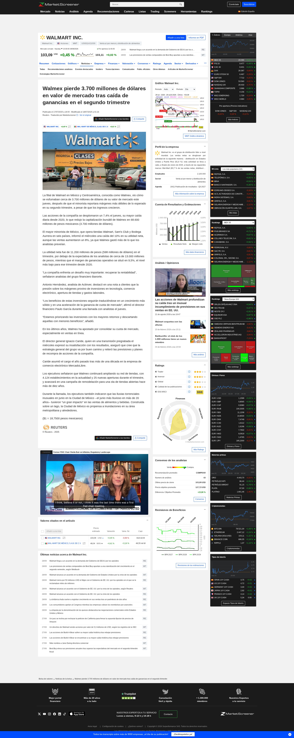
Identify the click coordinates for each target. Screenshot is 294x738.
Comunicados (128, 69)
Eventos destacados (84, 69)
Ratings (157, 63)
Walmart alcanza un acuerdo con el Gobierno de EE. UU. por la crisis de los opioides (84, 594)
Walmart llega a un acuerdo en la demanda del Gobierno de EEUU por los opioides (162, 50)
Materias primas (219, 455)
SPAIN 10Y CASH (221, 580)
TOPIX (217, 92)
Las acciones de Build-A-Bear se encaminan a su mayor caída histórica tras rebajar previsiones (89, 638)
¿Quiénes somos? (135, 726)
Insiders (99, 69)
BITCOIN (218, 529)
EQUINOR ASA (220, 315)
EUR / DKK (216, 419)
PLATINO (215, 492)
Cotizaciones (58, 63)
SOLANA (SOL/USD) (222, 536)
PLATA (214, 488)
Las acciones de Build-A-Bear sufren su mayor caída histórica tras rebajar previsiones (85, 632)
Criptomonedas (218, 506)
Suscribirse (249, 4)
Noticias (60, 11)
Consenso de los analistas (171, 460)
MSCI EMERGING (221, 96)
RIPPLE (217, 543)
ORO (214, 478)
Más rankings (233, 290)
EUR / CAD (216, 423)
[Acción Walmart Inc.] (69, 126)
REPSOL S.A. (220, 174)
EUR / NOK (216, 416)
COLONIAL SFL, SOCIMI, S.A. (226, 258)
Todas (42, 69)
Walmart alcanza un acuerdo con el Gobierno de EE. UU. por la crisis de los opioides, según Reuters (91, 589)
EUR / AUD (216, 426)
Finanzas (113, 63)
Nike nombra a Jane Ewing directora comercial (68, 643)
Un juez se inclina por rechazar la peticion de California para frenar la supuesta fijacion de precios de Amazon (91, 620)
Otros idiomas (159, 69)
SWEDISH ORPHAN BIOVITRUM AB (229, 324)
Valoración (128, 63)
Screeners (170, 11)
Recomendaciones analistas (60, 69)
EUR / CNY (216, 430)
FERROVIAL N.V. (221, 248)
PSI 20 (217, 64)
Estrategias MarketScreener (52, 74)
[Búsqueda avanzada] (180, 4)
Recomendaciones (108, 11)
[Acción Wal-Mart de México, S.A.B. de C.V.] (118, 126)
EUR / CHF (216, 405)
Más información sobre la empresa (189, 194)
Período (179, 89)
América (239, 35)
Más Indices (233, 120)
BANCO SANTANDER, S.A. (225, 185)
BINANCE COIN (221, 539)
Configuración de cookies (113, 726)
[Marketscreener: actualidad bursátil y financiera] (58, 4)
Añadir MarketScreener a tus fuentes (113, 119)
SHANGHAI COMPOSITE (224, 88)
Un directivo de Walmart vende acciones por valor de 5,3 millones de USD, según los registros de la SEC (93, 627)
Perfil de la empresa (167, 147)
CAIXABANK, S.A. (221, 242)
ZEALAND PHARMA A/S (224, 331)
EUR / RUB (216, 409)
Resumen (44, 63)
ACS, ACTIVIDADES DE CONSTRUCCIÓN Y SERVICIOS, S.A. (229, 194)
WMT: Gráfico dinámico (194, 136)
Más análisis (199, 355)
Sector (178, 63)
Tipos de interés (219, 557)
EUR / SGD (216, 437)
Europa (227, 35)
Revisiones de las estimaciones (191, 565)
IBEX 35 (217, 60)
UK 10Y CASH (220, 598)
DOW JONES (219, 81)
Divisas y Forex (233, 446)
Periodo (158, 89)
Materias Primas (233, 497)
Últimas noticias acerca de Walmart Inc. (63, 554)
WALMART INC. (54, 538)
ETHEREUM (219, 532)
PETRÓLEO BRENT (220, 485)
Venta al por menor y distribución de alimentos (191, 180)
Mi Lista (215, 169)
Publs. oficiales (143, 69)
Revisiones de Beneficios (170, 510)
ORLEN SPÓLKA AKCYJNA (225, 304)
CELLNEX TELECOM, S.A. (225, 238)
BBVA (216, 181)
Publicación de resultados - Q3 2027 (190, 187)
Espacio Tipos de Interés (233, 603)
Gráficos (72, 63)
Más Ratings (199, 450)
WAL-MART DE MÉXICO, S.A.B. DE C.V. (64, 543)
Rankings (206, 11)
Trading (155, 11)
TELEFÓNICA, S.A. (222, 178)
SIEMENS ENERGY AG (224, 328)
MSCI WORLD (220, 99)
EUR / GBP (216, 402)
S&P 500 (218, 78)
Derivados (191, 63)
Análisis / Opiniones (167, 263)
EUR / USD (216, 398)
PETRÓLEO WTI (218, 481)
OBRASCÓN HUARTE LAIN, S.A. (228, 208)
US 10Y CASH (220, 583)
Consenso (143, 63)
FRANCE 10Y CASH (222, 594)
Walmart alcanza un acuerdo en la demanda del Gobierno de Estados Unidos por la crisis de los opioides (93, 575)
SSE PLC (218, 318)
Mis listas (233, 213)
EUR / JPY (216, 441)
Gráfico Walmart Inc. (167, 83)
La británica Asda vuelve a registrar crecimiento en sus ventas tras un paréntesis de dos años (88, 599)
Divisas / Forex (218, 375)
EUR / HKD (216, 434)
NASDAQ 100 (220, 85)
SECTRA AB (219, 308)
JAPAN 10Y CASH (222, 591)
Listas (142, 11)
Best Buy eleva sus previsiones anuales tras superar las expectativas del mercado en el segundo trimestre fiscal (93, 650)
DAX (216, 71)
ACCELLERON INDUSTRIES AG (227, 335)
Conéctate (234, 4)
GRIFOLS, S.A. (220, 201)
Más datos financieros (195, 252)
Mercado (45, 11)
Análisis (74, 11)
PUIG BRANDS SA (222, 231)
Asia (250, 35)
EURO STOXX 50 (221, 74)
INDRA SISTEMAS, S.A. (224, 197)
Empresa (99, 63)
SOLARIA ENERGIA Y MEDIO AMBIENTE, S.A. (229, 205)
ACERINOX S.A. (221, 235)
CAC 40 (217, 67)
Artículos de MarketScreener (180, 69)
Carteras (129, 11)
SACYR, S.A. (219, 251)
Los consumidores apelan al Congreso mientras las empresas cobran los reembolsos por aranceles (90, 605)
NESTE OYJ (219, 311)
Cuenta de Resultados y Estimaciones (178, 204)
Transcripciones (113, 69)
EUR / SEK (216, 412)
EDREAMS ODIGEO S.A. (224, 190)
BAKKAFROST (220, 338)
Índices (217, 35)
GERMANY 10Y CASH (223, 587)
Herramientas (188, 11)
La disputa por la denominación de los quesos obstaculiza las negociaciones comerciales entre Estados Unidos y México (92, 611)
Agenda (88, 11)
